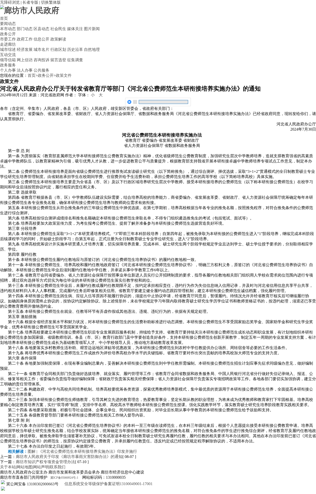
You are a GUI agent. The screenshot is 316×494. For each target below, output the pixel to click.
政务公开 (8, 34)
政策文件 (64, 75)
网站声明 (41, 467)
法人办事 (25, 70)
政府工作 (25, 39)
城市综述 (8, 49)
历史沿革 (75, 49)
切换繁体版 (51, 2)
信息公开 (41, 39)
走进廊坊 (8, 44)
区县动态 (41, 29)
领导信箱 (8, 60)
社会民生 (58, 29)
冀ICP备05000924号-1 (64, 477)
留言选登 (58, 60)
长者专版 (30, 2)
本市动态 (8, 29)
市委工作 (8, 39)
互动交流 (8, 55)
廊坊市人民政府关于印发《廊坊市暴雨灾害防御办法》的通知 (69, 456)
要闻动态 (8, 23)
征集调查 (75, 60)
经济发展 (25, 49)
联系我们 (57, 467)
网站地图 (24, 467)
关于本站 (8, 467)
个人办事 (8, 70)
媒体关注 (75, 29)
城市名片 (41, 49)
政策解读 (58, 39)
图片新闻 (92, 29)
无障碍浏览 (10, 2)
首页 (4, 18)
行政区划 (58, 49)
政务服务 (8, 65)
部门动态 (25, 29)
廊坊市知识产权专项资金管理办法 (45, 462)
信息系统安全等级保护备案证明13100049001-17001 (108, 484)
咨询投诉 (41, 60)
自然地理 (92, 49)
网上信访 (25, 60)
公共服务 (41, 70)
